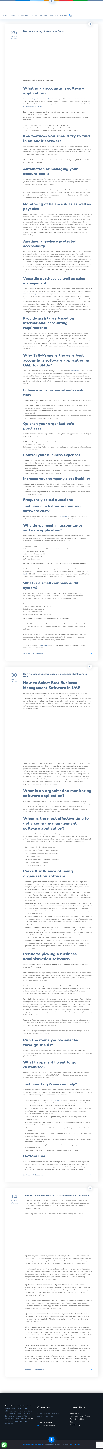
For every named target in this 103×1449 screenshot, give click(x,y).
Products (14, 15)
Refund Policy (75, 1425)
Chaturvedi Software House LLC (34, 1444)
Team (28, 653)
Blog (71, 1422)
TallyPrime (58, 1100)
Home (5, 15)
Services (25, 15)
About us (43, 15)
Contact (63, 15)
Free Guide (54, 15)
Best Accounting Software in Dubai (43, 31)
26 (14, 32)
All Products (74, 1413)
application (47, 99)
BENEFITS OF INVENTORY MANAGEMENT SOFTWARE (57, 1195)
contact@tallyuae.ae (47, 1425)
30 (14, 675)
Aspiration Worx (74, 1444)
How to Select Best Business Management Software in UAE (55, 675)
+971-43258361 (46, 1422)
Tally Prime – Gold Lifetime (80, 1416)
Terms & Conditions (77, 1419)
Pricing (34, 15)
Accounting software (34, 99)
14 (14, 1196)
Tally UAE (8, 1406)
